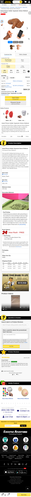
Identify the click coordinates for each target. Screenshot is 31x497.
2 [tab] (4, 403)
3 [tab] (6, 403)
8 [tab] (18, 403)
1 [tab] (15, 51)
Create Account (12, 455)
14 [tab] (15, 405)
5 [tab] (11, 403)
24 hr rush (3, 14)
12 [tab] (27, 403)
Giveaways (12, 7)
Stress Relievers (18, 7)
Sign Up (23, 425)
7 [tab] (15, 403)
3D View (14, 4)
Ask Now (11, 346)
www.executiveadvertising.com (15, 482)
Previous (3, 114)
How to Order (21, 455)
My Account (4, 455)
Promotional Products (4, 7)
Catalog (4, 4)
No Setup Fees (20, 457)
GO (21, 1)
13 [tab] (29, 403)
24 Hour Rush (23, 4)
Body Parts (25, 7)
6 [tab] (13, 403)
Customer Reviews (10, 457)
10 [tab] (22, 403)
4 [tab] (8, 403)
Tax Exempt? (8, 83)
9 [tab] (20, 403)
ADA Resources (18, 458)
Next (28, 71)
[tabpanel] (12, 47)
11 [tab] (24, 403)
